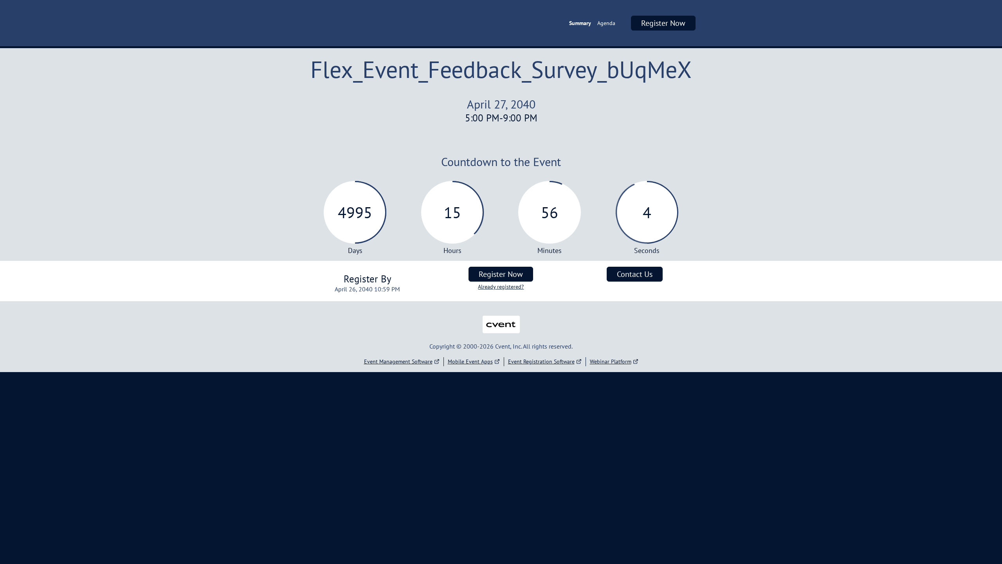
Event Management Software (398, 361)
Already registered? (501, 286)
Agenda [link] (606, 23)
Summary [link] (580, 23)
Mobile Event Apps (470, 361)
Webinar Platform (610, 361)
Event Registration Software (541, 361)
